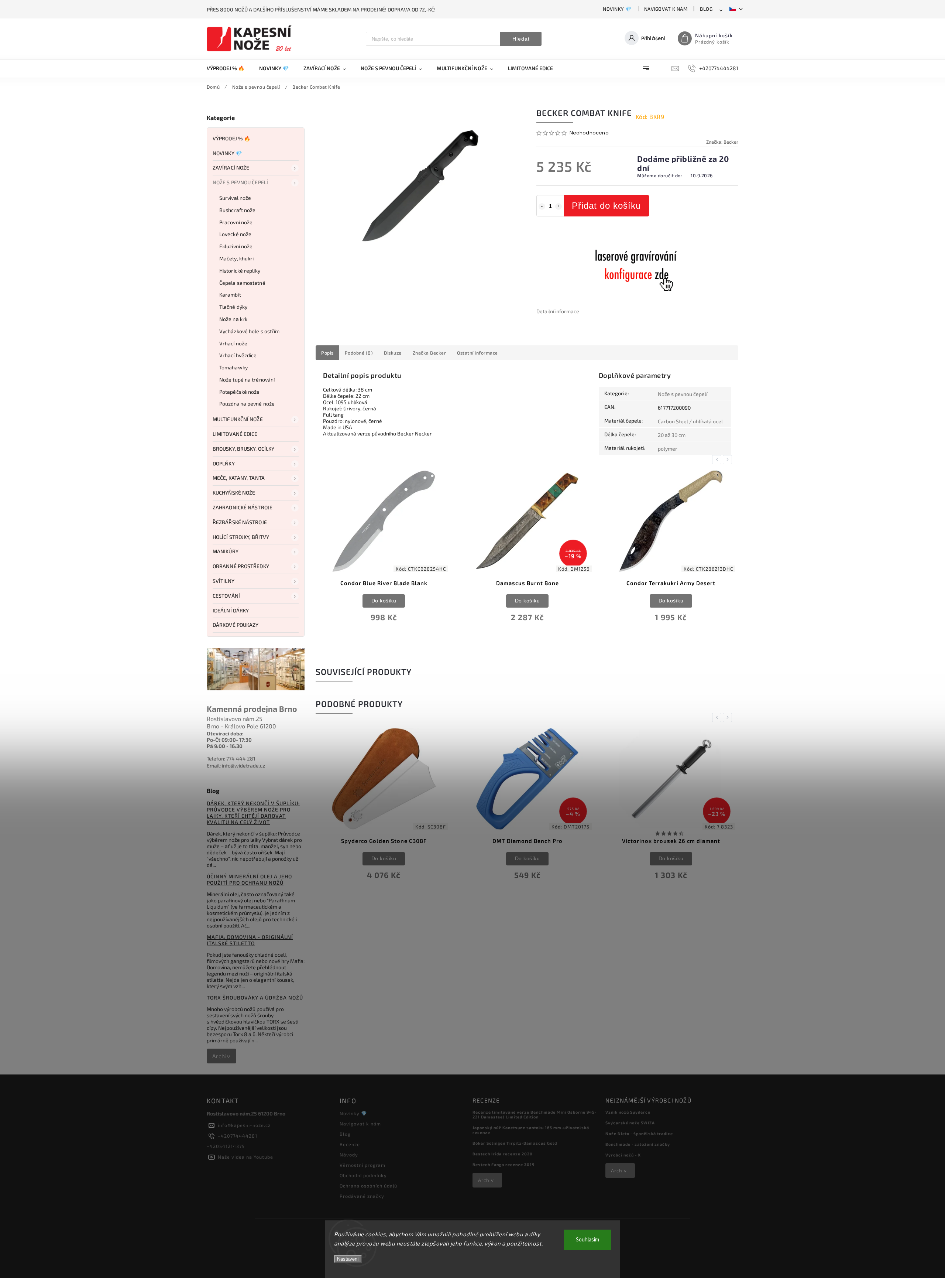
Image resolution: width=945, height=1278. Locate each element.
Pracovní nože (235, 222)
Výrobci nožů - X (623, 1154)
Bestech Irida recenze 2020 (502, 1153)
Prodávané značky (362, 1196)
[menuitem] (229, 68)
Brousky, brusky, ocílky (243, 448)
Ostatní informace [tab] (477, 353)
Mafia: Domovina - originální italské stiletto (250, 940)
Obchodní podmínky (363, 1175)
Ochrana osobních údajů (368, 1186)
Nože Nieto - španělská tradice (639, 1133)
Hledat (521, 39)
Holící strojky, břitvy (241, 537)
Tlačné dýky (233, 307)
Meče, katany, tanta (239, 478)
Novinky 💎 (617, 9)
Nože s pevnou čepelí (240, 182)
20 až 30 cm (671, 435)
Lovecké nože (235, 234)
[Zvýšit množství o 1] (558, 206)
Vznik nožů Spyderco (627, 1112)
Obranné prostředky (241, 566)
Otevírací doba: (225, 733)
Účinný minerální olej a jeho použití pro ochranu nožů (249, 879)
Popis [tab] (327, 353)
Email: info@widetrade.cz (236, 765)
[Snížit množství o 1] (542, 206)
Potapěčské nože (239, 392)
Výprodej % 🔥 (231, 138)
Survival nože (235, 198)
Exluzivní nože (235, 246)
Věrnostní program (362, 1165)
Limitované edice (235, 434)
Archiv (221, 1056)
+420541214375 (226, 1146)
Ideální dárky (231, 610)
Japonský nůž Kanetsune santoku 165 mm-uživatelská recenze (530, 1130)
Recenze (350, 1144)
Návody (349, 1155)
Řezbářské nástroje (240, 522)
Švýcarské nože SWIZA (630, 1122)
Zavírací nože (231, 167)
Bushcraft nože (237, 210)
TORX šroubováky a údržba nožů (255, 997)
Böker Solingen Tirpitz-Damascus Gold (514, 1143)
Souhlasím (587, 1240)
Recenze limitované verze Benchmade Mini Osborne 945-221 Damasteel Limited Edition (534, 1114)
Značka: (722, 142)
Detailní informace (557, 311)
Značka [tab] (429, 353)
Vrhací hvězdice (238, 355)
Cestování (226, 595)
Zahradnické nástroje (242, 507)
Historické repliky (239, 270)
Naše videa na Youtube (245, 1157)
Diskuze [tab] (393, 353)
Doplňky (224, 463)
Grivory (351, 408)
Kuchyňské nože (234, 492)
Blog (706, 9)
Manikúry (225, 551)
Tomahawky (233, 367)
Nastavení (348, 1259)
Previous (718, 459)
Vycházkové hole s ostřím (249, 331)
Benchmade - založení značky (637, 1144)
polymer (667, 448)
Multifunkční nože (238, 419)
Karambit (230, 294)
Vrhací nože (233, 343)
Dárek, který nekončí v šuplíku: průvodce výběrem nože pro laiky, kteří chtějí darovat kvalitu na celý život (253, 812)
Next (728, 459)
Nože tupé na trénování (247, 379)
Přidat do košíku (606, 206)
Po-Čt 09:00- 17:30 (229, 740)
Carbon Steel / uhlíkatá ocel (690, 421)
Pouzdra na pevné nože (247, 403)
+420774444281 (237, 1136)
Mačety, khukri (236, 258)
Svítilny (223, 581)
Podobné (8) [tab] (359, 353)
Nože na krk (233, 319)
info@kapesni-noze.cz (244, 1125)
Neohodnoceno (589, 133)
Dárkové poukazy (236, 625)
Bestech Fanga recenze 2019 (503, 1164)
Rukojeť (332, 408)
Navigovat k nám (666, 9)
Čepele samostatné (242, 283)
